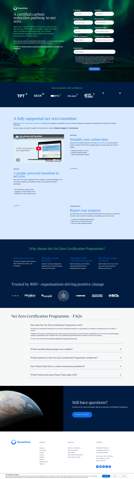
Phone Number (99, 19)
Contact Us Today (82, 414)
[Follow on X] (97, 466)
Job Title (76, 27)
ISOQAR (41, 464)
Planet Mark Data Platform (75, 455)
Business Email (78, 19)
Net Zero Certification (74, 448)
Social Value (71, 452)
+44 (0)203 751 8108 (102, 452)
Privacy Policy (102, 63)
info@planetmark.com (102, 448)
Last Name (98, 10)
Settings (124, 476)
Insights (41, 457)
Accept (106, 476)
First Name (77, 10)
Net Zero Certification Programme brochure (63, 338)
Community (42, 450)
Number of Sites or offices (102, 36)
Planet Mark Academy (74, 457)
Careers (41, 455)
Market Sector (78, 48)
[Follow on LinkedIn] (103, 466)
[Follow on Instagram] (109, 466)
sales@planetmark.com (103, 450)
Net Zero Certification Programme (30, 123)
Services (41, 452)
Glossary (42, 459)
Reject (114, 476)
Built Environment (73, 450)
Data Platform (101, 143)
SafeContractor (43, 461)
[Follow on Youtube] (100, 466)
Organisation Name (101, 27)
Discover (42, 448)
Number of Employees (80, 36)
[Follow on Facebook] (106, 466)
